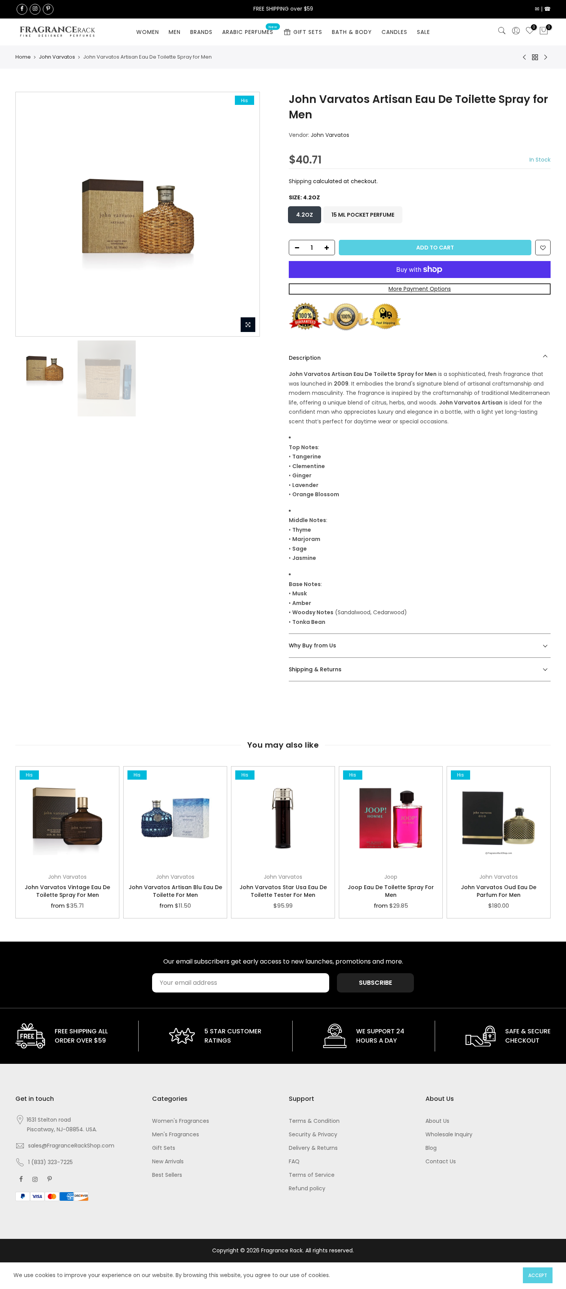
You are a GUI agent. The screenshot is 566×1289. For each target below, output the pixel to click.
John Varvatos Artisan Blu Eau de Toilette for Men (175, 891)
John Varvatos (57, 57)
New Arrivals (168, 1161)
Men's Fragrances (175, 1134)
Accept (537, 1275)
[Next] (246, 214)
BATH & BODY (352, 32)
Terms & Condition (314, 1121)
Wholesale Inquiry (448, 1134)
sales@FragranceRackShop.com (71, 1145)
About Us (437, 1121)
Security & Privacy (313, 1134)
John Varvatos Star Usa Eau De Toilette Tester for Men (283, 891)
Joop (390, 877)
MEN (175, 32)
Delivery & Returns (313, 1148)
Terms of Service (312, 1175)
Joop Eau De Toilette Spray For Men (391, 891)
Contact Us (440, 1161)
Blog (431, 1148)
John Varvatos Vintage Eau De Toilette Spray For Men (67, 891)
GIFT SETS (307, 32)
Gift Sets (163, 1148)
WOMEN (147, 32)
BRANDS (201, 32)
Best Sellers (167, 1175)
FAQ (294, 1161)
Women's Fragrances (180, 1121)
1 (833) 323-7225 (50, 1162)
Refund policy (307, 1188)
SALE (423, 32)
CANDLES (394, 32)
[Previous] (29, 214)
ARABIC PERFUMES (250, 30)
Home (23, 57)
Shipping (300, 181)
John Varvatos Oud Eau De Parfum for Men (498, 891)
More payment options (419, 289)
